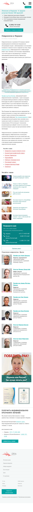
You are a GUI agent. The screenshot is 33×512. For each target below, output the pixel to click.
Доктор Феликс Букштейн (21, 269)
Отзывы (29, 7)
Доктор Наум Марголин (21, 339)
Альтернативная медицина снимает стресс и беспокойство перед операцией (21, 216)
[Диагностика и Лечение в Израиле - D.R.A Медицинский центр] (8, 3)
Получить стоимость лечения (14, 30)
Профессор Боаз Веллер (8, 96)
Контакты (20, 485)
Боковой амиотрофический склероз (15, 153)
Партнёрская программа (24, 497)
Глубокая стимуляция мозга (12, 160)
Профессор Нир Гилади (20, 297)
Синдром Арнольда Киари (12, 164)
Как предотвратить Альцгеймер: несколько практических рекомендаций (22, 201)
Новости (20, 483)
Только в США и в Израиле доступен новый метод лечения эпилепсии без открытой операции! (22, 186)
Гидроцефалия (9, 157)
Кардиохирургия (7, 463)
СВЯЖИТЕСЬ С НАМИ (9, 441)
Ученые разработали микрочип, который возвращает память (21, 177)
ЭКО (4, 473)
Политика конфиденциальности (10, 497)
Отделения (6, 476)
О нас (3, 481)
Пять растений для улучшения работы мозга (21, 193)
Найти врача (21, 481)
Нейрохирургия (7, 466)
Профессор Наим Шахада (21, 255)
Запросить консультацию (9, 491)
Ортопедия (6, 469)
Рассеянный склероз (10, 162)
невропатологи (6, 49)
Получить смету (16, 248)
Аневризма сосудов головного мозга (15, 151)
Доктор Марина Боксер (20, 325)
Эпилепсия (8, 166)
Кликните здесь (20, 421)
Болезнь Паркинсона (10, 155)
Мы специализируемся (21, 117)
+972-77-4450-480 (14, 432)
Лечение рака (7, 460)
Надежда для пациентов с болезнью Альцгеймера (20, 208)
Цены (3, 483)
